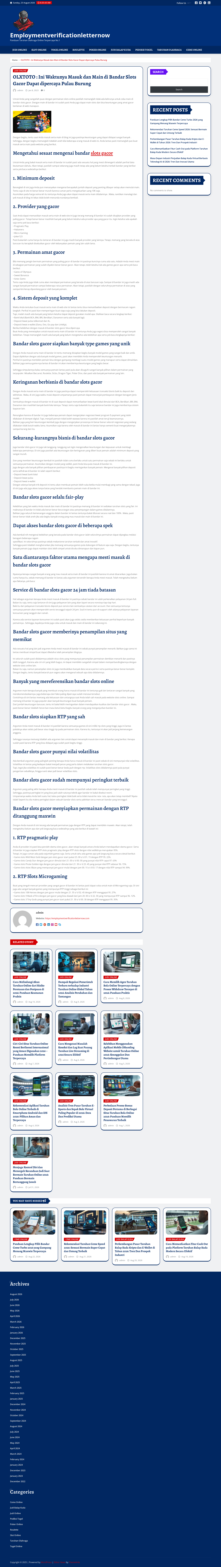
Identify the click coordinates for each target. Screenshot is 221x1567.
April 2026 (15, 1316)
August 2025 (16, 1360)
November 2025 (18, 1343)
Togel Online (59, 50)
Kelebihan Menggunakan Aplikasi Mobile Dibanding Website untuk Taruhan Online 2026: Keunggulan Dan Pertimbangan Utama (121, 1051)
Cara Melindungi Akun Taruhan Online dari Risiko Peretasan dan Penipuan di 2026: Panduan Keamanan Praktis (28, 989)
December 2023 (17, 1470)
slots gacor (102, 152)
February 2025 (17, 1393)
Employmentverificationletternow (60, 35)
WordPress (46, 1562)
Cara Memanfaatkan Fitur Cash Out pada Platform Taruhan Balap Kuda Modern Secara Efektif (187, 1247)
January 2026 (16, 1332)
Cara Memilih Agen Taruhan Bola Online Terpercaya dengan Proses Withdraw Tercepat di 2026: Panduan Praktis (121, 987)
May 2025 (14, 1376)
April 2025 (15, 1382)
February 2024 (17, 1459)
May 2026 (14, 1310)
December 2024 (17, 1404)
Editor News (59, 1562)
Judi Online (19, 50)
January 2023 (16, 1476)
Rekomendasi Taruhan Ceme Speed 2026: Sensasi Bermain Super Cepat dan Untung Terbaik (84, 1247)
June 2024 (15, 1437)
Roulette (78, 50)
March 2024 (15, 1453)
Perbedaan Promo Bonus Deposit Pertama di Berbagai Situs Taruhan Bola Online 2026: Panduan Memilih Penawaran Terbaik (120, 1113)
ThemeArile (74, 1562)
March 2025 (15, 1387)
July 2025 (14, 1365)
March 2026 (15, 1321)
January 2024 (16, 1464)
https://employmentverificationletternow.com (67, 918)
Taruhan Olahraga (169, 50)
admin (20, 90)
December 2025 (17, 1338)
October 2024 (16, 1415)
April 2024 (15, 1448)
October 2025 (16, 1349)
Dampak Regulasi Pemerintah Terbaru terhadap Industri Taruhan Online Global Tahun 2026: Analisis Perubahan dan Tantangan (75, 989)
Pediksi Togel (144, 50)
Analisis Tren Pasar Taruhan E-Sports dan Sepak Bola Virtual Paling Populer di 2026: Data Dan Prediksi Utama (76, 1111)
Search (158, 72)
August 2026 (16, 1294)
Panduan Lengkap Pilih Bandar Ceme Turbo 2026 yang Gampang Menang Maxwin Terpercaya (32, 1247)
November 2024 (18, 1409)
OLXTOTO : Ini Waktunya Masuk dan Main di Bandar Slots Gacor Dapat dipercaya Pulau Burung (64, 60)
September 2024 (18, 1420)
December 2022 (17, 1481)
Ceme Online (194, 50)
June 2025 (15, 1371)
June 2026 (15, 1305)
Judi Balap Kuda (121, 50)
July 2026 (14, 1299)
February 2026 (17, 1327)
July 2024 (14, 1431)
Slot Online (39, 50)
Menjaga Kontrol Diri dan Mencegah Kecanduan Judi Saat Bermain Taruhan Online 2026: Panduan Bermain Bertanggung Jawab (31, 1174)
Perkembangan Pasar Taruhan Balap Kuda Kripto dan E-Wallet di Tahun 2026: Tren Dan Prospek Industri (135, 1249)
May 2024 (14, 1443)
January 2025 (16, 1398)
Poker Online (97, 50)
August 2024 (16, 1426)
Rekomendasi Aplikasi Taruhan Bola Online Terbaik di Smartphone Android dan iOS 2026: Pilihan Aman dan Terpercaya (31, 1113)
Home (15, 60)
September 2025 (18, 1354)
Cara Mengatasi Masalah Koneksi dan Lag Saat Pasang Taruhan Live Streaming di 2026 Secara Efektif (75, 1049)
